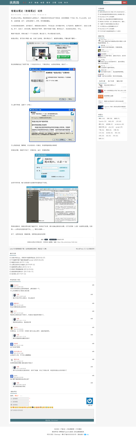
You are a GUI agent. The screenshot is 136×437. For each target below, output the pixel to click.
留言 (48, 3)
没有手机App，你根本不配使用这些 (23, 258)
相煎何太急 (15, 262)
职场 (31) (101, 138)
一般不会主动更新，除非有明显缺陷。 (112, 76)
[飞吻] (25, 407)
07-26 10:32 (110, 54)
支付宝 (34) (109, 133)
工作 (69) (118, 121)
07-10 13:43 (108, 74)
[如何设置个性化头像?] (89, 404)
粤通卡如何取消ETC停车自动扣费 (114, 101)
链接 (37, 3)
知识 (66, 3)
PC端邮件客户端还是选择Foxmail (22, 260)
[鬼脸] (19, 407)
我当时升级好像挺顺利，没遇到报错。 (112, 47)
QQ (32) (108, 135)
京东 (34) (117, 133)
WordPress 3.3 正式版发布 (85, 249)
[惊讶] (27, 407)
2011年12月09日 (17, 14)
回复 (93, 285)
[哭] (50, 407)
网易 (46, 239)
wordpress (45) (119, 124)
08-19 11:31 (110, 39)
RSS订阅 (50, 434)
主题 (54, 3)
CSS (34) (101, 133)
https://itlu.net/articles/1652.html (67, 242)
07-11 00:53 (110, 70)
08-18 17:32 (109, 45)
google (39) (119, 127)
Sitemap (57, 434)
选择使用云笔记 (16, 267)
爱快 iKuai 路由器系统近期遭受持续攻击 (111, 19)
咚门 (15, 311)
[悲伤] (15, 407)
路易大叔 (16, 359)
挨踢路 (14, 2)
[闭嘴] (17, 407)
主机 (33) (101, 135)
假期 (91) (117, 118)
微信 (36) (108, 130)
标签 (43, 3)
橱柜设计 (16, 303)
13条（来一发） (43, 14)
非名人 (16, 327)
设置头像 (90, 405)
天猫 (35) (116, 130)
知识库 (56, 429)
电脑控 (16, 343)
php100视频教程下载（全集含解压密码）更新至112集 (28, 249)
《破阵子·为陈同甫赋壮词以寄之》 (110, 24)
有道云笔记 (53, 239)
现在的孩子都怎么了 (110, 85)
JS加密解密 (70, 429)
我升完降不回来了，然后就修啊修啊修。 (113, 72)
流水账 (13, 274)
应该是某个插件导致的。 (108, 67)
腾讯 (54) (101, 124)
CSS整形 (79, 429)
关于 (31, 3)
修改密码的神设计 (17, 271)
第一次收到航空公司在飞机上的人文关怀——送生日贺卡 (115, 90)
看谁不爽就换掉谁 (17, 269)
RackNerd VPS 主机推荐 (107, 16)
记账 (60, 3)
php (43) (111, 127)
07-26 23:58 (108, 49)
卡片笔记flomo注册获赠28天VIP (109, 26)
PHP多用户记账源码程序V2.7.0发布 (110, 31)
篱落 (79, 432)
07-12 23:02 (109, 60)
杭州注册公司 (18, 351)
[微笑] (21, 407)
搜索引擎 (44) (103, 127)
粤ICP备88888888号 (69, 434)
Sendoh (16, 285)
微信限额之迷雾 (108, 96)
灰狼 (18, 294)
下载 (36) (101, 130)
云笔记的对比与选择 (18, 265)
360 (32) (115, 135)
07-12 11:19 (109, 66)
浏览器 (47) (109, 124)
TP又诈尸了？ (105, 51)
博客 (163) (102, 118)
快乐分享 (26, 14)
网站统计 (81, 434)
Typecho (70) (102, 121)
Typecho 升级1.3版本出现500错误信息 (115, 106)
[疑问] (11, 407)
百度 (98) (109, 118)
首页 (25, 3)
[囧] (47, 407)
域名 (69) (111, 121)
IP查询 (63, 429)
